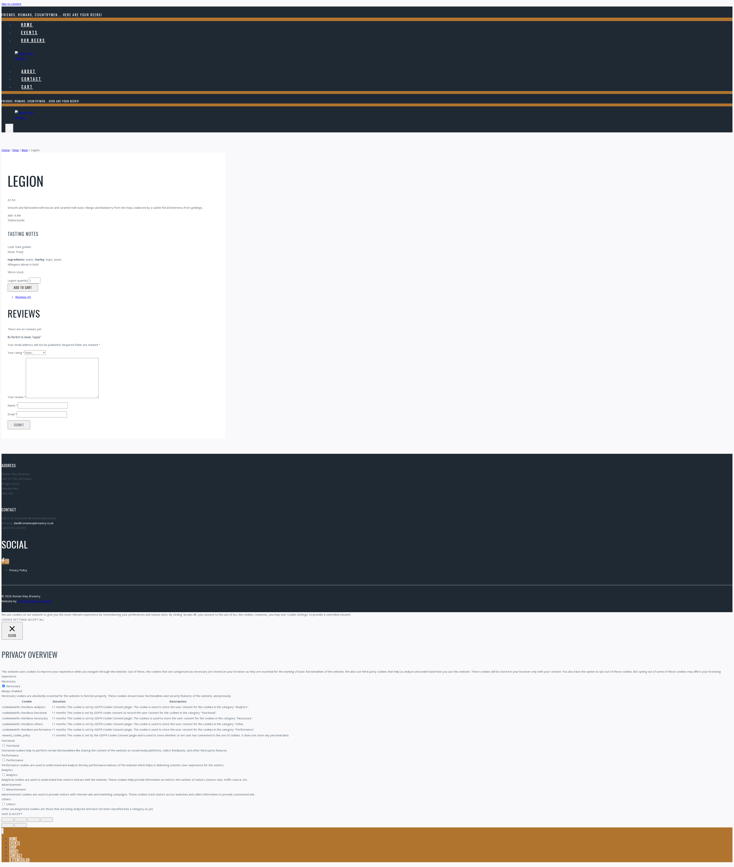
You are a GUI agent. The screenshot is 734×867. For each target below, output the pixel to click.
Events (29, 32)
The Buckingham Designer (34, 601)
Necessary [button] (9, 681)
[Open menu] (9, 128)
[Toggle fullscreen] (21, 819)
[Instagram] (7, 561)
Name (13, 405)
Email (12, 414)
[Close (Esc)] (47, 819)
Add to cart (23, 287)
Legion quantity (18, 280)
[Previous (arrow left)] (8, 825)
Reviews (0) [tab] (23, 297)
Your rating (16, 352)
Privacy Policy (18, 570)
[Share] (34, 819)
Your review (17, 397)
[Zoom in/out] (8, 819)
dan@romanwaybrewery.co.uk (33, 523)
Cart (27, 87)
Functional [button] (8, 740)
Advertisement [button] (11, 784)
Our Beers (33, 40)
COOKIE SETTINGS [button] (14, 619)
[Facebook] (3, 561)
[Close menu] (3, 831)
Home (27, 25)
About (28, 71)
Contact (31, 79)
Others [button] (6, 799)
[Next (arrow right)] (21, 825)
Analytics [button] (7, 770)
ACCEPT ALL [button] (36, 619)
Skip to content (11, 4)
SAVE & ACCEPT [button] (12, 814)
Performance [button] (10, 755)
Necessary (13, 686)
